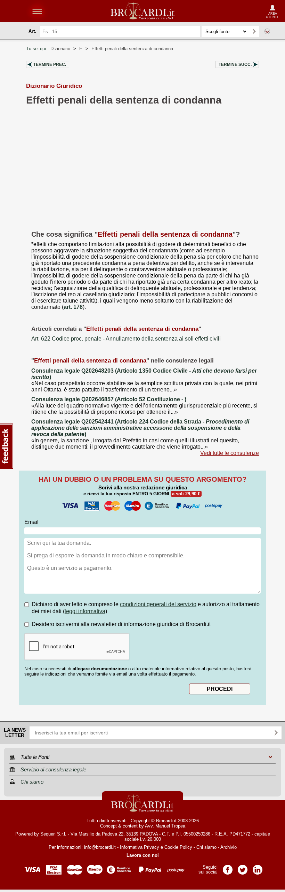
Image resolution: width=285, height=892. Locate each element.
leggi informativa (85, 611)
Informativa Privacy (139, 847)
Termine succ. (235, 64)
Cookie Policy (178, 847)
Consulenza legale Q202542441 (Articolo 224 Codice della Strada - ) (140, 428)
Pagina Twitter (242, 867)
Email (31, 522)
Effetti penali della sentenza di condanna (132, 48)
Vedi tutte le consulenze (229, 453)
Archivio (228, 847)
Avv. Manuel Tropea (165, 826)
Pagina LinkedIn (257, 867)
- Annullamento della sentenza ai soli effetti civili (126, 339)
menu (37, 11)
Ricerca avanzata (267, 31)
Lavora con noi (143, 855)
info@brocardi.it (100, 847)
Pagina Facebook (228, 867)
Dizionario (60, 48)
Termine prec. (49, 64)
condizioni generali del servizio (158, 604)
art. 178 (73, 307)
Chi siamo (206, 847)
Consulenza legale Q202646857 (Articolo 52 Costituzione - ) (108, 399)
